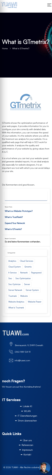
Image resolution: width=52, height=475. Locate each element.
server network (15, 290)
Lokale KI (27, 406)
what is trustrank (16, 307)
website (24, 296)
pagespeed (36, 272)
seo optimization (23, 278)
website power (34, 301)
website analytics (16, 301)
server (27, 284)
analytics (12, 261)
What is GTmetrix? (13, 229)
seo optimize (14, 284)
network (24, 272)
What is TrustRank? (14, 217)
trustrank (12, 296)
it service (12, 272)
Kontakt (27, 454)
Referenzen (27, 445)
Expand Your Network (15, 223)
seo (10, 278)
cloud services (26, 261)
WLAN (27, 411)
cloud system (14, 266)
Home (5, 48)
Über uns (27, 440)
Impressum (27, 449)
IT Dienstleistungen (27, 415)
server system (32, 290)
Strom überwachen (27, 420)
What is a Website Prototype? (19, 211)
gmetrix (28, 266)
